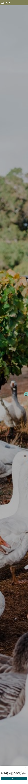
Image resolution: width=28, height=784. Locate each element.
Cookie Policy (13, 781)
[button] (26, 767)
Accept (14, 778)
